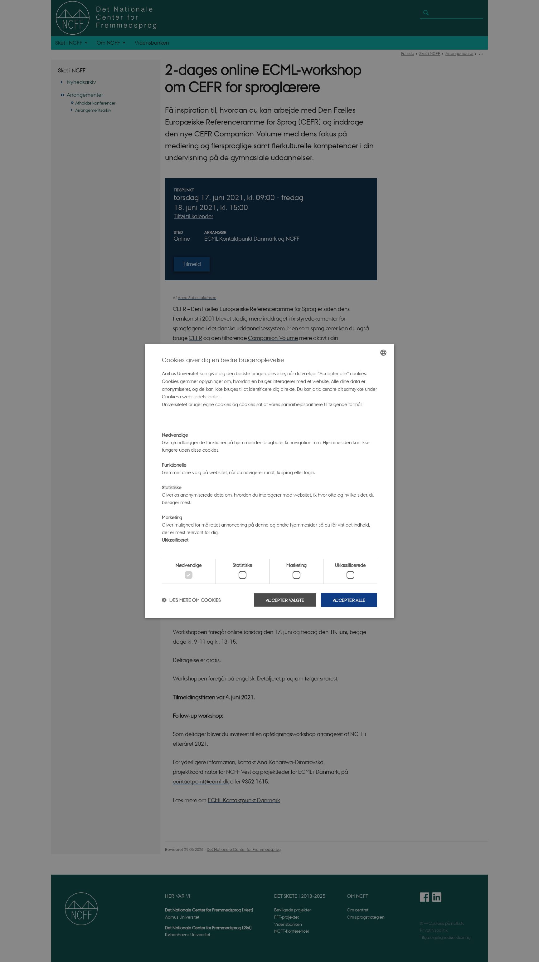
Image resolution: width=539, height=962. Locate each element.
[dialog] (269, 481)
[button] (191, 599)
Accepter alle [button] (349, 599)
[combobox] (383, 353)
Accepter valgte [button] (285, 599)
